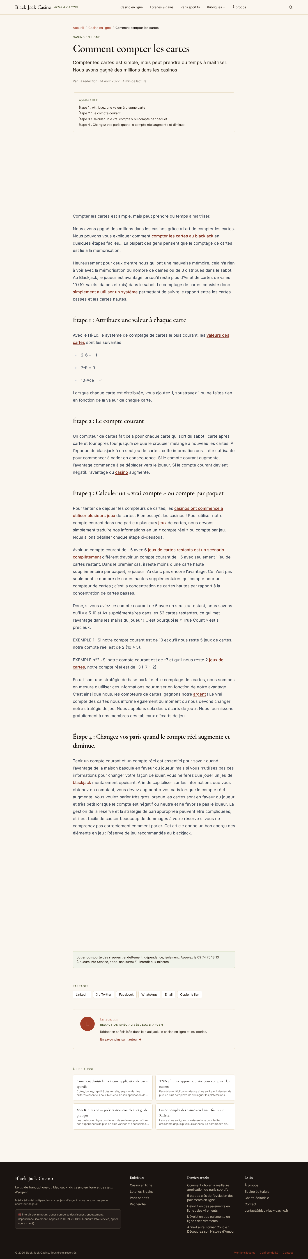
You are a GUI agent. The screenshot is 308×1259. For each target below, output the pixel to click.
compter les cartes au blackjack (182, 236)
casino (121, 472)
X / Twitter (103, 994)
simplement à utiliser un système (105, 291)
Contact (250, 1204)
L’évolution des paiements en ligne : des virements (208, 1208)
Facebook (126, 994)
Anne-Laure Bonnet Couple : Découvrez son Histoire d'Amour (210, 1229)
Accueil (78, 28)
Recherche (138, 1204)
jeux (162, 522)
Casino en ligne (131, 7)
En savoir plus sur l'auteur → (121, 1039)
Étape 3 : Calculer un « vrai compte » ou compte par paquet (122, 119)
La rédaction (109, 1019)
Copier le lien (189, 994)
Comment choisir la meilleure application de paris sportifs (208, 1187)
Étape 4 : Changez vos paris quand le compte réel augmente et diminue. (131, 124)
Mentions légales (244, 1252)
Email (168, 994)
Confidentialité (269, 1252)
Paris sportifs (190, 7)
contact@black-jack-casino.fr (266, 1210)
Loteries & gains (161, 7)
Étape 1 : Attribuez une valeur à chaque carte (111, 107)
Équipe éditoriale (257, 1191)
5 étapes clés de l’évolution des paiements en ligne (210, 1198)
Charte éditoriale (257, 1198)
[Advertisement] (154, 172)
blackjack (82, 782)
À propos (239, 7)
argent (199, 694)
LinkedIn (82, 994)
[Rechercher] (290, 7)
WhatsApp (149, 994)
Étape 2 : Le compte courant (99, 113)
